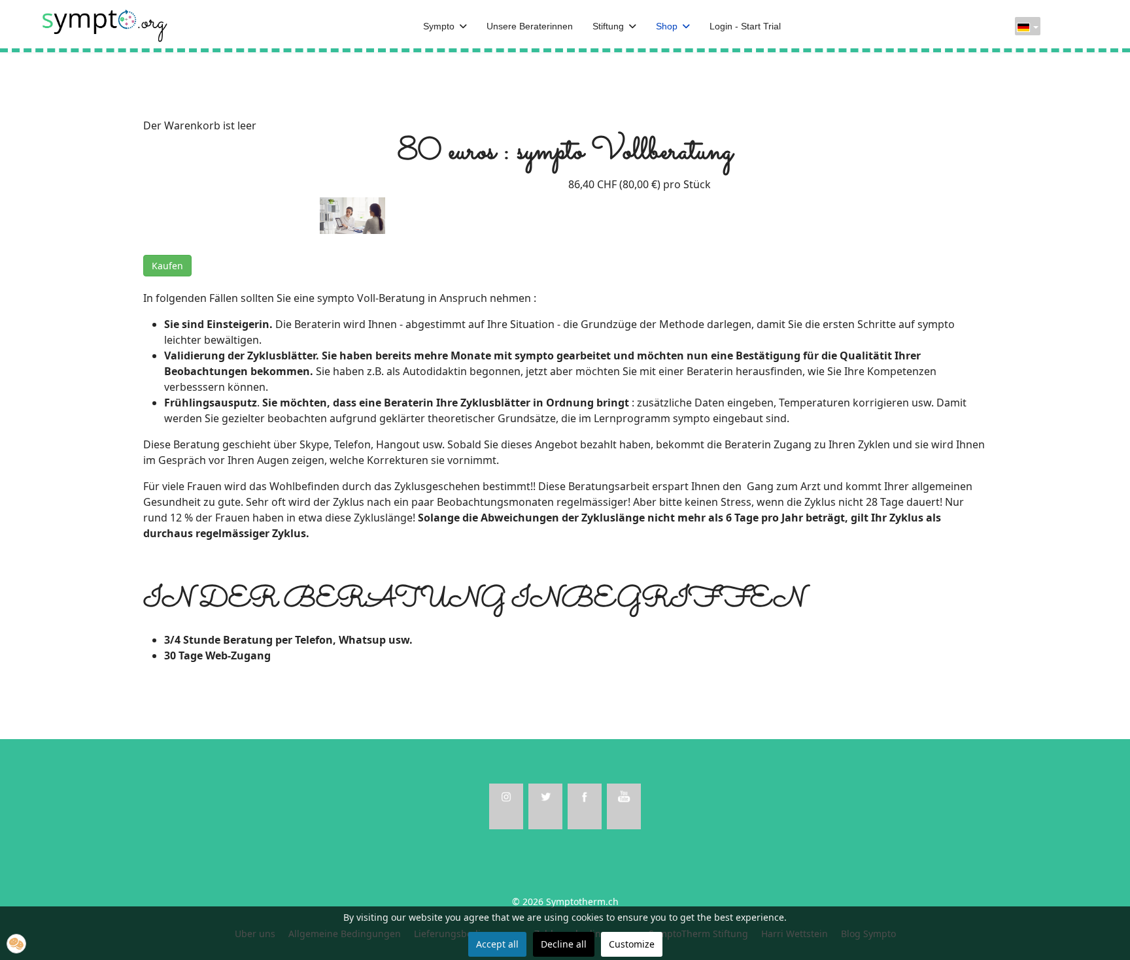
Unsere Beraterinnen (530, 26)
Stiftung (608, 26)
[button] (16, 943)
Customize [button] (632, 944)
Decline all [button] (564, 944)
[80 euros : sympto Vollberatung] (352, 214)
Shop (666, 26)
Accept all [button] (497, 944)
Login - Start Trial (745, 26)
